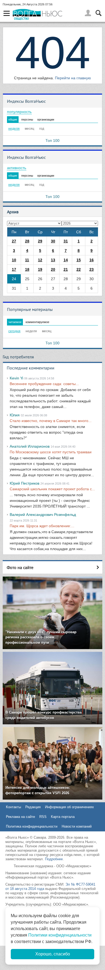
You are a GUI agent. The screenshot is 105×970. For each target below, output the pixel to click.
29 (40, 241)
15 (78, 260)
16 (91, 260)
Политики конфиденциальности (60, 935)
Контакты (13, 807)
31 (66, 241)
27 (14, 241)
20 (53, 269)
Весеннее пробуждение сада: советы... (44, 384)
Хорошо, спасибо (52, 954)
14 (66, 260)
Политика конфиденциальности (31, 826)
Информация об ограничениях (69, 807)
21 (66, 269)
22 (78, 269)
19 (40, 269)
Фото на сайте (20, 567)
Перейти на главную (73, 78)
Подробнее (54, 859)
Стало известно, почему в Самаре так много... (51, 421)
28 (27, 241)
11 (27, 260)
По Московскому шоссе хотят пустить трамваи (51, 452)
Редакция (33, 807)
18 (27, 269)
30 (53, 241)
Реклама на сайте (20, 817)
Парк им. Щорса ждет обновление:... (42, 526)
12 (40, 260)
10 (14, 260)
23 (91, 269)
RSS (43, 817)
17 (14, 269)
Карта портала (63, 817)
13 (53, 260)
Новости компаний (77, 826)
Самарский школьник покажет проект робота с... (52, 489)
